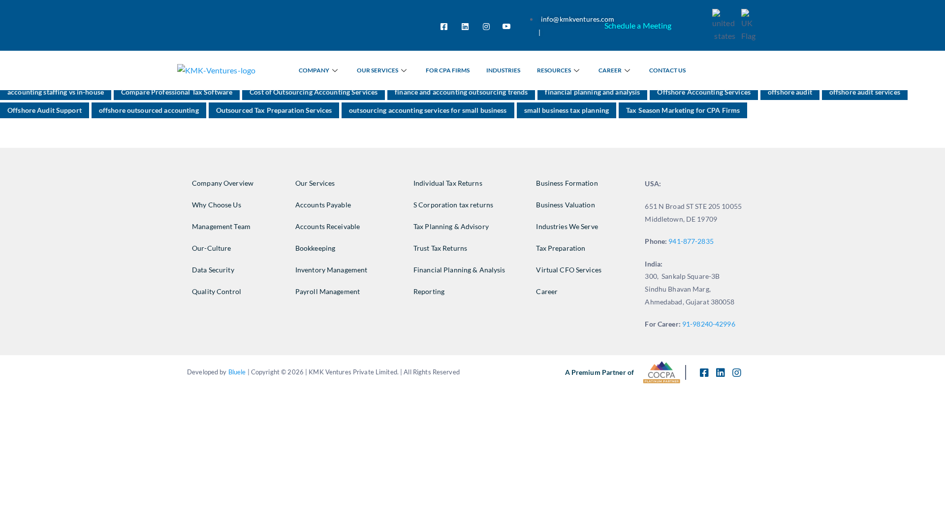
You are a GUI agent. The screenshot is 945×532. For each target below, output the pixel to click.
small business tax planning (566, 110)
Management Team (221, 226)
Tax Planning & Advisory (451, 226)
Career (610, 70)
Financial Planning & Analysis (459, 270)
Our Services (377, 70)
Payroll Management (327, 291)
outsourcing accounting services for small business (427, 110)
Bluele (237, 372)
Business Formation (567, 183)
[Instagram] (486, 25)
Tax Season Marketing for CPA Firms (683, 110)
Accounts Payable (323, 204)
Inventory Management (331, 270)
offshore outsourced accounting (149, 110)
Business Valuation (565, 204)
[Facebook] (444, 25)
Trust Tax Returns (440, 248)
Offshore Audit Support (44, 110)
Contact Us (667, 70)
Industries (503, 70)
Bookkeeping (315, 248)
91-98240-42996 (709, 324)
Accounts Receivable (327, 226)
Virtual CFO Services (568, 270)
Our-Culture (211, 248)
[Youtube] (506, 25)
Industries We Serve (567, 226)
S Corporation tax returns (453, 204)
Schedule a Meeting (637, 25)
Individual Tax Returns (447, 183)
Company (314, 70)
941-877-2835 (691, 241)
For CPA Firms (448, 70)
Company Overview (222, 183)
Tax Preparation (560, 248)
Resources (554, 70)
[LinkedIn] (465, 25)
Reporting (428, 291)
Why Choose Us (216, 204)
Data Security (213, 270)
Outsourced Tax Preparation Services (274, 110)
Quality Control (216, 291)
